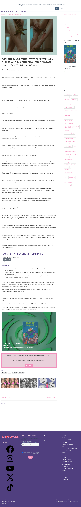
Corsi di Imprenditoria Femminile (70, 448)
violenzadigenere (69, 180)
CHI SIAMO (64, 435)
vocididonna (68, 185)
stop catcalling (41, 389)
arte (66, 96)
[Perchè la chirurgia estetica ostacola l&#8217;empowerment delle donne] (10, 383)
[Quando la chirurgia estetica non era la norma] (28, 383)
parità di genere (68, 162)
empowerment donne (69, 118)
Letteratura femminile (68, 463)
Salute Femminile (67, 459)
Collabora (65, 477)
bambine (72, 96)
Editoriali (11, 14)
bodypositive (68, 102)
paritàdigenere (69, 159)
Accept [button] (57, 8)
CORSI (63, 446)
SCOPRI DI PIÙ (7, 259)
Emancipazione (68, 113)
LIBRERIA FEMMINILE (66, 464)
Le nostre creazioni (67, 475)
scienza (67, 167)
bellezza (74, 99)
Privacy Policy (45, 440)
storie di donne (68, 172)
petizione (67, 164)
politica (73, 164)
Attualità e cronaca (67, 456)
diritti (67, 110)
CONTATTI (43, 435)
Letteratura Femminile (68, 468)
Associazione (55, 500)
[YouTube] (10, 472)
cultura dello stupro (69, 107)
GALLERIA (64, 470)
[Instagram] (10, 462)
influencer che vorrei (70, 141)
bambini (67, 99)
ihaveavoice (69, 133)
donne (74, 110)
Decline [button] (62, 8)
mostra (75, 149)
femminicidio (68, 120)
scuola (72, 167)
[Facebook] (10, 453)
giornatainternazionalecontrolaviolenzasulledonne (72, 127)
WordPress (4, 503)
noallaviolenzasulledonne (71, 154)
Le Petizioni (65, 479)
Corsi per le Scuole (67, 450)
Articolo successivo (51, 397)
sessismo (68, 169)
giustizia (67, 130)
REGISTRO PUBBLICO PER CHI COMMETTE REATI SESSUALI (67, 501)
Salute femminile (17, 14)
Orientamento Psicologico (68, 441)
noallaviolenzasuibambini (70, 151)
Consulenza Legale (67, 439)
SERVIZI (63, 437)
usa (66, 177)
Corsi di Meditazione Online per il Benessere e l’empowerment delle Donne (71, 16)
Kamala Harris (68, 146)
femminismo (69, 123)
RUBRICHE (64, 452)
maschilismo (68, 149)
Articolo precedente (6, 397)
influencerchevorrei (70, 138)
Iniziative (65, 454)
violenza (72, 177)
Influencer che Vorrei (67, 461)
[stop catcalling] (47, 383)
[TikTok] (10, 491)
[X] (10, 482)
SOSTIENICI (64, 472)
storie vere (67, 174)
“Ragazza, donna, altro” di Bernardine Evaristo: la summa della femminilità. (72, 26)
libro (74, 146)
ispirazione (67, 143)
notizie (67, 157)
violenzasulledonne (69, 182)
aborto (76, 94)
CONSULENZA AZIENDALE (68, 444)
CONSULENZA (64, 442)
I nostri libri (65, 466)
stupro (74, 174)
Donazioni (65, 474)
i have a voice (68, 136)
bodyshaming (68, 104)
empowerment (68, 115)
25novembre (68, 94)
